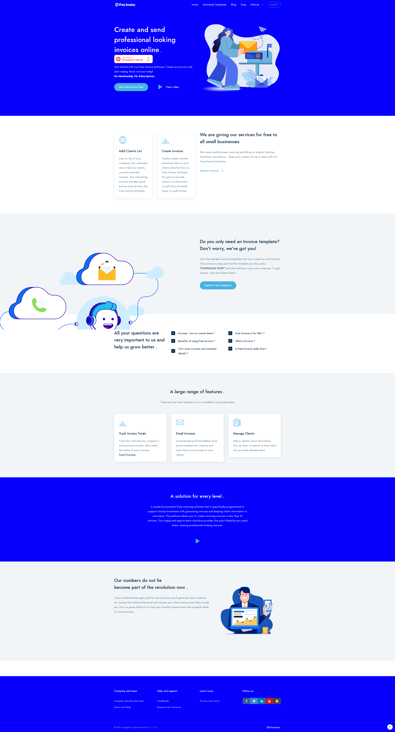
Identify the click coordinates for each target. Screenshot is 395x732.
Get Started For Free (131, 87)
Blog (233, 4)
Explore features (209, 170)
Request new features (169, 707)
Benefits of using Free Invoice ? (196, 341)
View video (172, 87)
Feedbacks (163, 701)
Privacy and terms (209, 701)
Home (195, 4)
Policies (255, 4)
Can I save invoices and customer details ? (197, 351)
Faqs (243, 4)
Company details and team (129, 701)
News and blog (122, 707)
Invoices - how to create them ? (196, 333)
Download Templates (214, 4)
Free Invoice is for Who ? (249, 333)
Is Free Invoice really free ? (251, 349)
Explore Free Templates (218, 285)
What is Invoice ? (245, 341)
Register (274, 4)
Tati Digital (153, 727)
